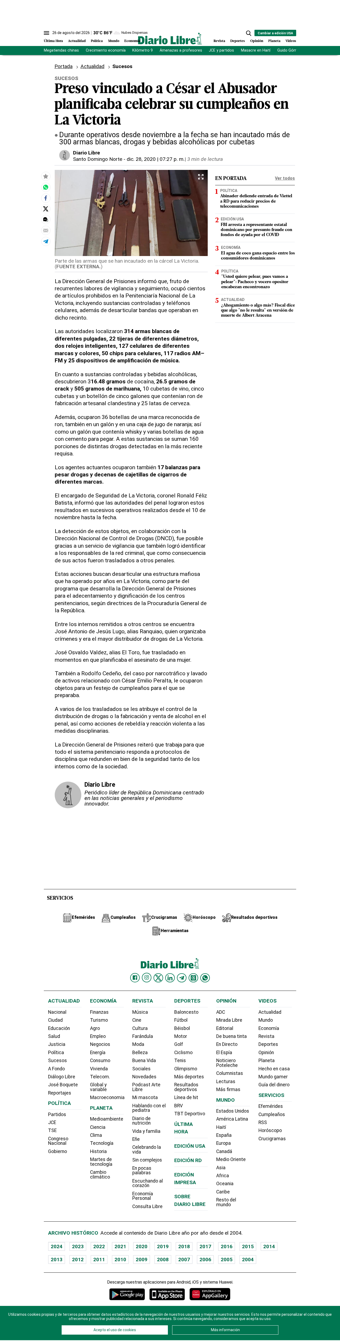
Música (140, 1012)
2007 (184, 1259)
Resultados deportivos (186, 1087)
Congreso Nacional (58, 1141)
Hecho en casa (274, 1068)
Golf (178, 1044)
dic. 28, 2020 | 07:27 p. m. (156, 159)
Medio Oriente (231, 1159)
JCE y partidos (221, 50)
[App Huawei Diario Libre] (210, 1294)
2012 (78, 1259)
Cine (136, 1020)
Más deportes (189, 1076)
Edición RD (188, 1160)
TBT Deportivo (189, 1113)
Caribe (223, 1192)
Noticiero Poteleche (227, 1063)
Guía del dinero (274, 1084)
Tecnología (101, 1143)
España (224, 1135)
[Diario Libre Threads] (193, 977)
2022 (99, 1246)
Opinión (256, 41)
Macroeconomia (107, 1097)
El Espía (224, 1052)
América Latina (232, 1119)
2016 (226, 1246)
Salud (54, 1036)
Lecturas (225, 1081)
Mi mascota (145, 1097)
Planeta (274, 41)
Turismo (99, 1020)
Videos (291, 41)
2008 (163, 1259)
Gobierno (57, 1151)
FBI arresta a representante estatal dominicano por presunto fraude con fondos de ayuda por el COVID (256, 230)
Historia (98, 1151)
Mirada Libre (229, 1020)
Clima (96, 1135)
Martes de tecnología (101, 1162)
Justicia (56, 1044)
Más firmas (228, 1089)
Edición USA (232, 219)
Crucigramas (272, 1138)
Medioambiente (106, 1119)
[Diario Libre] (170, 38)
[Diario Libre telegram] (181, 977)
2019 (163, 1246)
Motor (180, 1036)
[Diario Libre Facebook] (135, 978)
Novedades (144, 1076)
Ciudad (55, 1020)
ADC (220, 1012)
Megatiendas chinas (61, 50)
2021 (120, 1246)
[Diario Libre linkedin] (170, 977)
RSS (262, 1122)
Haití (221, 1127)
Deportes (237, 41)
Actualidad (77, 41)
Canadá (224, 1151)
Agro (95, 1028)
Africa (222, 1175)
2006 (205, 1259)
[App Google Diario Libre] (127, 1294)
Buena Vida (144, 1060)
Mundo (113, 41)
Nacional (57, 1012)
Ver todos (285, 178)
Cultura (140, 1028)
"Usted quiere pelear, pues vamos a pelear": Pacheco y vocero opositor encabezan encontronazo (254, 282)
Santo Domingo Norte (97, 159)
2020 (141, 1246)
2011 (99, 1259)
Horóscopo (270, 1130)
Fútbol (181, 1020)
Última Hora (53, 41)
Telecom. (100, 1076)
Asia (221, 1167)
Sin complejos (147, 1160)
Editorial (224, 1028)
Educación (59, 1028)
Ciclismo (183, 1052)
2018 (184, 1246)
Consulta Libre (147, 1206)
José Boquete (63, 1084)
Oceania (224, 1183)
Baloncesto (186, 1012)
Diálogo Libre (61, 1076)
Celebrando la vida (146, 1150)
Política (97, 41)
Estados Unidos (232, 1111)
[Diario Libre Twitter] (158, 977)
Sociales (141, 1068)
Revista (219, 41)
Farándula (142, 1036)
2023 (78, 1246)
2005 (226, 1259)
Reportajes (59, 1093)
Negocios (100, 1044)
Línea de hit (186, 1097)
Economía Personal (142, 1196)
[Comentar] (45, 219)
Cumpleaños (271, 1114)
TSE (52, 1130)
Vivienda (99, 1068)
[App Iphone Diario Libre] (167, 1294)
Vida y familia (146, 1131)
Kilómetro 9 (142, 50)
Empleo (98, 1036)
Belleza (140, 1052)
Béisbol (182, 1028)
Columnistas (229, 1073)
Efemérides (270, 1106)
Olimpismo (185, 1068)
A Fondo (56, 1068)
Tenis (180, 1060)
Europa (223, 1143)
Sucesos (57, 1060)
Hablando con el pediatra (149, 1108)
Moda (138, 1044)
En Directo (226, 1044)
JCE (52, 1122)
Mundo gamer (273, 1076)
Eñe (136, 1139)
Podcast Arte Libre (146, 1087)
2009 (141, 1259)
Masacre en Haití (255, 50)
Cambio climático (100, 1175)
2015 (248, 1246)
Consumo (100, 1060)
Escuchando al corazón (147, 1183)
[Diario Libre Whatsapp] (205, 977)
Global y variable (98, 1087)
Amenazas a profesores (181, 50)
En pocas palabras (141, 1171)
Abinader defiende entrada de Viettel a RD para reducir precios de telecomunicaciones (256, 201)
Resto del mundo (226, 1202)
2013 (56, 1259)
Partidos (57, 1114)
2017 (205, 1246)
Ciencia (97, 1127)
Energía (97, 1052)
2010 (120, 1259)
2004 (248, 1259)
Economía (132, 41)
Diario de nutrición (141, 1121)
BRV (178, 1105)
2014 (269, 1246)
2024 (56, 1246)
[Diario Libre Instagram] (146, 977)
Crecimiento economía (106, 50)
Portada (63, 66)
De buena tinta (231, 1036)
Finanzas (99, 1012)
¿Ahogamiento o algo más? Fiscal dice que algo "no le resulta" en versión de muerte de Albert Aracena (258, 310)
